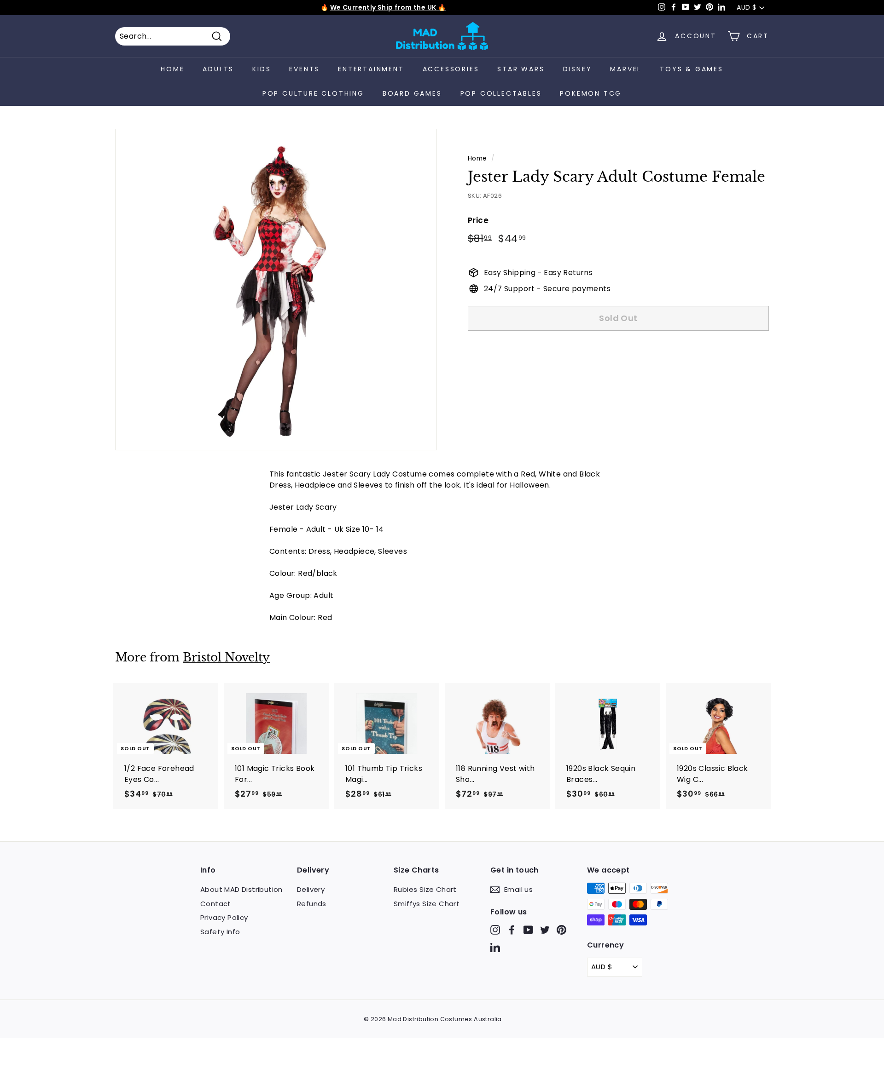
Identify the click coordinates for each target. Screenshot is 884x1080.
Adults (218, 69)
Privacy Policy (224, 917)
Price (478, 219)
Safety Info (220, 931)
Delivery (311, 889)
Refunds (311, 903)
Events (304, 69)
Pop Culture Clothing (313, 93)
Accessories (451, 69)
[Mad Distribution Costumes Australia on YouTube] (528, 930)
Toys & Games (691, 69)
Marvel (625, 69)
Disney (577, 69)
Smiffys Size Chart (426, 903)
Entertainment (371, 69)
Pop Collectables (501, 93)
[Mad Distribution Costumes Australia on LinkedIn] (495, 947)
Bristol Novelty (226, 657)
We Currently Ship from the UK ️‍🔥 (388, 7)
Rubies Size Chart (425, 889)
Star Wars (520, 69)
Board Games (412, 93)
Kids (261, 69)
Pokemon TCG (591, 93)
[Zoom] (276, 289)
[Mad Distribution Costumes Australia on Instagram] (495, 930)
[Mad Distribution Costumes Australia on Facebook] (512, 930)
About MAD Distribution (241, 889)
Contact (215, 903)
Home (172, 69)
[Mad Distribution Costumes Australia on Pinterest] (561, 930)
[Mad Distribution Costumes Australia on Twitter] (545, 930)
